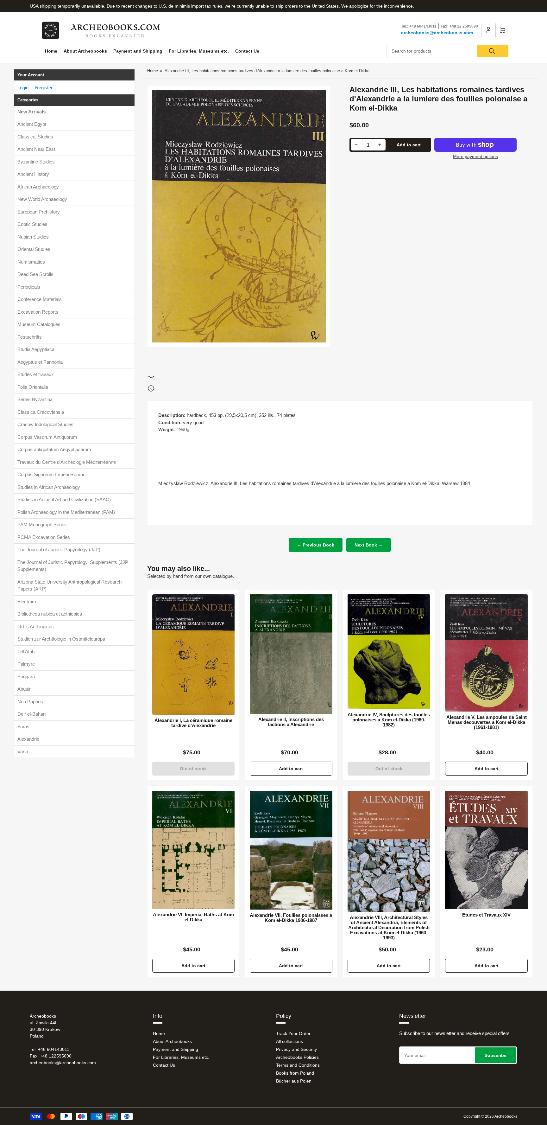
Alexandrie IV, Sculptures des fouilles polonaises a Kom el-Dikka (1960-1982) (389, 719)
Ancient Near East (36, 149)
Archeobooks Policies (297, 1057)
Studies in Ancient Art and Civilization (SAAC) (64, 499)
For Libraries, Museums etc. (199, 51)
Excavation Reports (37, 312)
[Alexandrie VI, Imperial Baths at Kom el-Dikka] (193, 850)
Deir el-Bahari (31, 714)
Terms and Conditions (298, 1065)
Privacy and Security (296, 1049)
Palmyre (26, 664)
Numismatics (31, 262)
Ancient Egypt (31, 124)
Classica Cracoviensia (40, 412)
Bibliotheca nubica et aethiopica (49, 614)
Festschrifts (29, 337)
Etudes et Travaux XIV (486, 914)
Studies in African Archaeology (48, 487)
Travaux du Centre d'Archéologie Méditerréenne (66, 462)
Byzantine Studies (36, 161)
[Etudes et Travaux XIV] (486, 850)
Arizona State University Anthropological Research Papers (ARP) (69, 585)
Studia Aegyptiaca (35, 349)
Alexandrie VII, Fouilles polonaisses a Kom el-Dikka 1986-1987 (291, 918)
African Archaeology (38, 186)
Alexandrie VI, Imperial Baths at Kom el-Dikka (193, 917)
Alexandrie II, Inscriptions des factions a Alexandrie (291, 722)
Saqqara (26, 676)
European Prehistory (38, 211)
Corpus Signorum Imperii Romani (51, 474)
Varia (22, 751)
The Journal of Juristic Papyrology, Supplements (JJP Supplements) (72, 565)
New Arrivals (31, 111)
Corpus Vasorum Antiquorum (47, 437)
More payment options (475, 156)
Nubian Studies (33, 237)
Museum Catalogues (38, 324)
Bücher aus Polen (293, 1080)
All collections (289, 1041)
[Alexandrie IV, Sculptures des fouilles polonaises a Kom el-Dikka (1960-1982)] (389, 651)
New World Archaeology (42, 199)
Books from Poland (295, 1073)
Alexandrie (28, 739)
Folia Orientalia (32, 387)
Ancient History (33, 174)
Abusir (24, 689)
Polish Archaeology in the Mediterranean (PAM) (66, 512)
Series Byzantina (35, 399)
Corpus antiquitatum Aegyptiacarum (54, 449)
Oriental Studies (33, 249)
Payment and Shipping (137, 51)
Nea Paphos (30, 701)
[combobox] (448, 51)
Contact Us (247, 51)
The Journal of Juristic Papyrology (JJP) (58, 550)
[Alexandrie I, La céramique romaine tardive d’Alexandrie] (193, 654)
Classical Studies (35, 136)
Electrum (26, 601)
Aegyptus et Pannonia (40, 362)
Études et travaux (35, 374)
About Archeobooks (85, 51)
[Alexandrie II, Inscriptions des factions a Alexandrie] (291, 653)
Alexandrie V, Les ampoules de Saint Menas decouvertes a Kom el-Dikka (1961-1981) (486, 722)
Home (51, 51)
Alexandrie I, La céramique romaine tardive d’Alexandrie (193, 723)
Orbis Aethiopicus (35, 626)
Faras (23, 726)
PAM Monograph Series (42, 524)
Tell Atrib (26, 651)
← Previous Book (315, 544)
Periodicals (28, 287)
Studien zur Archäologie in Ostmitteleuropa (61, 639)
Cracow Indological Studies (45, 424)
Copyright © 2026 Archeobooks (490, 1116)
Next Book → (369, 544)
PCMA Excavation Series (43, 537)
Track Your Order (293, 1033)
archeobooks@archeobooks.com (437, 32)
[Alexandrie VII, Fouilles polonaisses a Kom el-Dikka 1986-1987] (291, 850)
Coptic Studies (32, 224)
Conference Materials (39, 299)
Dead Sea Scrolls (35, 274)
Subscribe (495, 1055)
